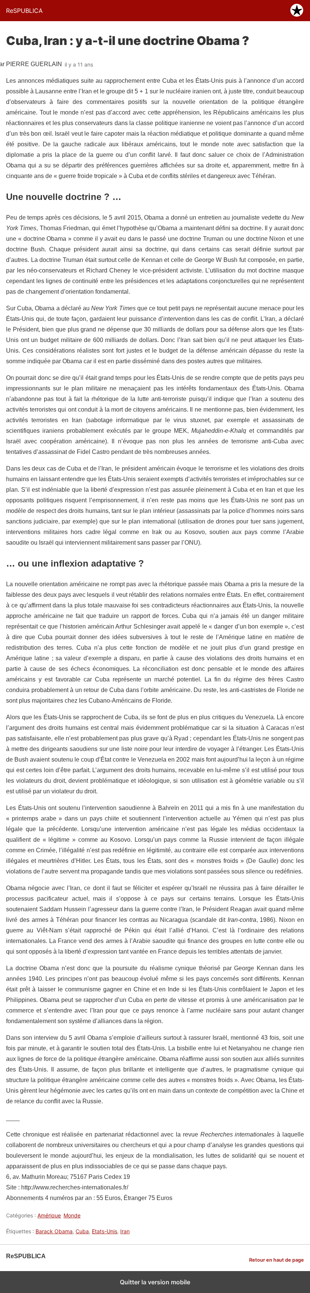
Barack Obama (54, 1231)
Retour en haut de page (276, 1260)
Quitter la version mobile (155, 1282)
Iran (125, 1231)
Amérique (49, 1215)
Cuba (82, 1231)
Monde (72, 1215)
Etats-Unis (104, 1231)
